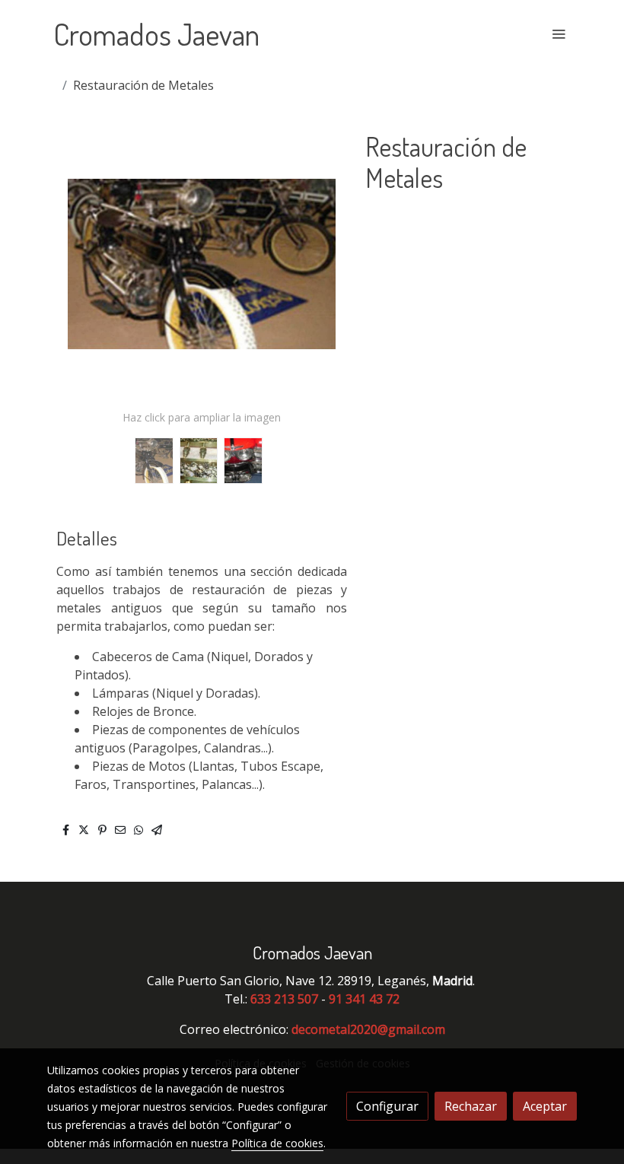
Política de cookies (277, 1143)
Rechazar (470, 1106)
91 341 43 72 (364, 999)
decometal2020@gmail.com (368, 1029)
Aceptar (545, 1106)
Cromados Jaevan (156, 33)
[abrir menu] (558, 33)
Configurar (387, 1106)
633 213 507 (284, 999)
